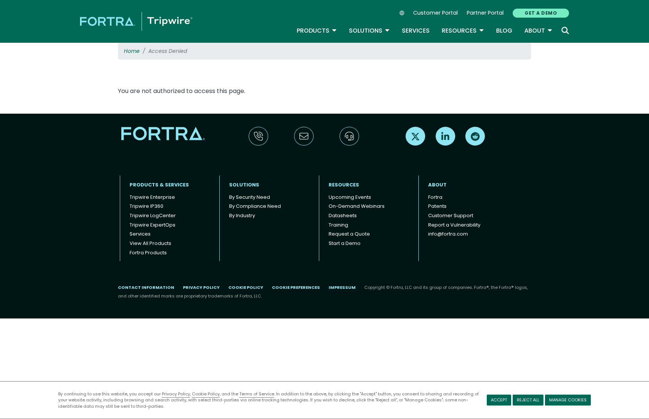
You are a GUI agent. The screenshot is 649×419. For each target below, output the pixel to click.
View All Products (150, 243)
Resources (463, 30)
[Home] (136, 21)
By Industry (242, 215)
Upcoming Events (350, 197)
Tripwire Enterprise (152, 197)
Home (132, 51)
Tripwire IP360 (146, 206)
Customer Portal (435, 13)
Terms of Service (256, 394)
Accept (499, 400)
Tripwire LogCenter (153, 215)
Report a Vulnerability (454, 224)
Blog (504, 30)
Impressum (342, 287)
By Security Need (249, 197)
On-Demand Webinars (357, 206)
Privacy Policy (176, 394)
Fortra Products (148, 252)
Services (416, 30)
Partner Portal (485, 13)
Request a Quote (349, 233)
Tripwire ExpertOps (152, 224)
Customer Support (450, 215)
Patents (437, 206)
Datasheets (343, 215)
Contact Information (146, 287)
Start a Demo (345, 243)
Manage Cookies (568, 400)
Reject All (528, 400)
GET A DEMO (541, 13)
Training (338, 224)
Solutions (369, 30)
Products (317, 30)
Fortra (435, 197)
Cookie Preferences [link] (296, 287)
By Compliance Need (255, 206)
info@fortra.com (448, 233)
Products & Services (159, 184)
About (538, 30)
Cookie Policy (206, 394)
